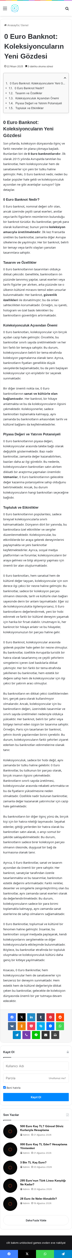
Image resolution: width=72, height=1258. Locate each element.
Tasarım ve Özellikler (28, 93)
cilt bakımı (12, 1242)
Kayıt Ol (36, 1097)
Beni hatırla (13, 1087)
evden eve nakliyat (54, 1242)
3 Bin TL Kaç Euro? (33, 1162)
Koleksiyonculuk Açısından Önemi (37, 98)
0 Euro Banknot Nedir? (29, 88)
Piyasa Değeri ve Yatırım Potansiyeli (38, 103)
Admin (26, 1134)
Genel (24, 25)
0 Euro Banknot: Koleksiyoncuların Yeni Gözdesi (38, 83)
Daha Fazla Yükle (36, 1220)
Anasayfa (13, 25)
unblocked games (30, 1242)
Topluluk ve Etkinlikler (29, 108)
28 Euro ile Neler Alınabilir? (38, 1198)
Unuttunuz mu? (57, 1078)
